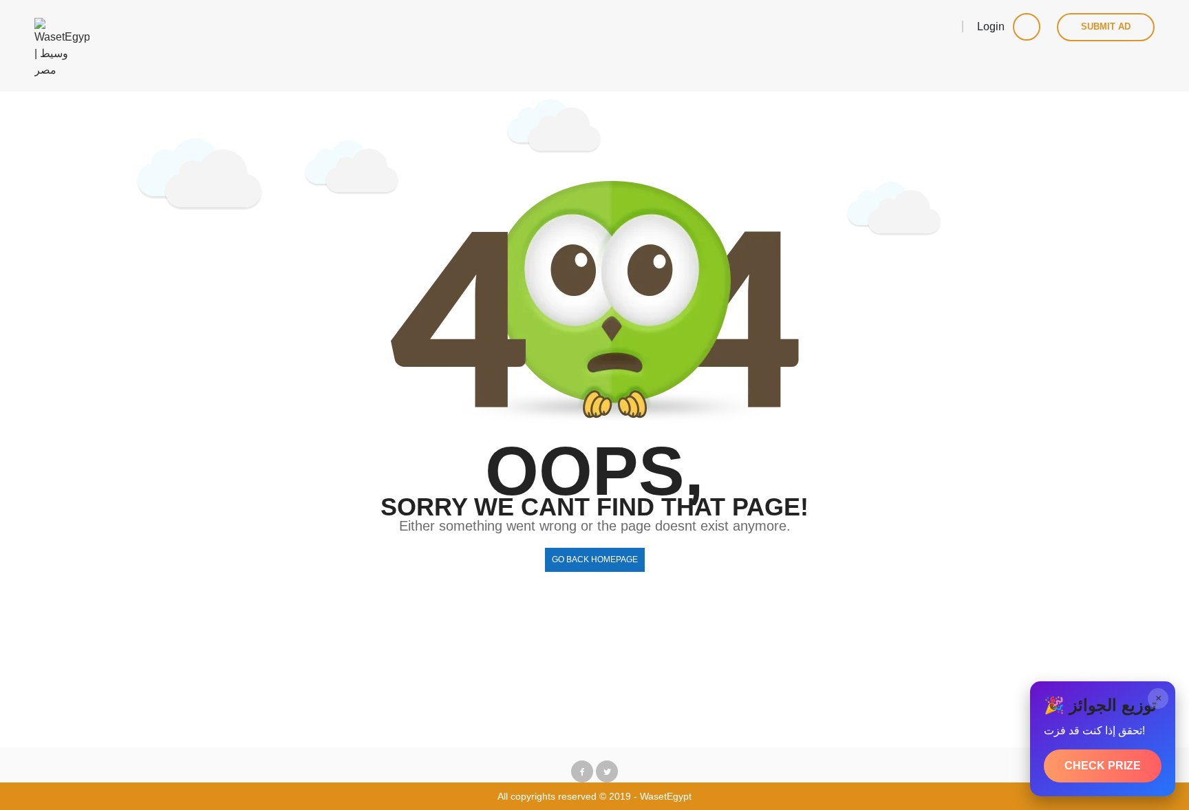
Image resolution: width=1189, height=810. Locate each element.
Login (992, 26)
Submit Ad (1106, 26)
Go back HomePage (595, 559)
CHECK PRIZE (1102, 765)
